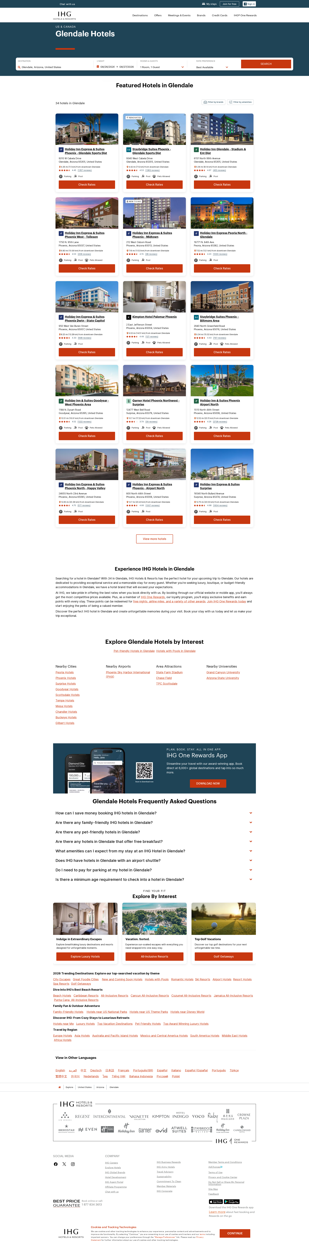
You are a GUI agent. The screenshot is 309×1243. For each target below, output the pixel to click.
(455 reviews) (219, 170)
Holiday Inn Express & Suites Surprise (220, 486)
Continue (235, 1233)
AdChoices (214, 1166)
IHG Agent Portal (114, 1181)
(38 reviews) (151, 254)
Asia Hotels (82, 1035)
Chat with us (67, 4)
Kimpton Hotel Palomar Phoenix (154, 316)
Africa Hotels (62, 1040)
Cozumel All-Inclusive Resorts (191, 995)
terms (202, 1234)
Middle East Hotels (234, 1035)
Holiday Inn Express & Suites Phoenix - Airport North (152, 486)
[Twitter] (64, 1164)
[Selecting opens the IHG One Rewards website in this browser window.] (232, 1141)
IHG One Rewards (153, 597)
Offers (158, 15)
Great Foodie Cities (86, 979)
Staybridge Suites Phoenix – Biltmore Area (219, 318)
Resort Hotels (242, 979)
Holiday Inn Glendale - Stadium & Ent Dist (223, 151)
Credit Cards (219, 15)
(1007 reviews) (152, 505)
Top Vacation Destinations (115, 1023)
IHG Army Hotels (166, 1166)
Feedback (213, 1193)
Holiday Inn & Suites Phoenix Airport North (220, 402)
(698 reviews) (84, 338)
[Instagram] (73, 1164)
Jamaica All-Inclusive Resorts (233, 995)
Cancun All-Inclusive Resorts (150, 995)
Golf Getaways (81, 983)
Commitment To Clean (169, 1181)
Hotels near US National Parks (107, 1012)
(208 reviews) (84, 254)
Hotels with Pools (157, 979)
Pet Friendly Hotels (148, 1023)
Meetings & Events (179, 15)
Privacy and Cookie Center (222, 1177)
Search (266, 64)
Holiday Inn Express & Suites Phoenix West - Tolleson (84, 235)
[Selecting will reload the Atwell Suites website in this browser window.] (179, 1129)
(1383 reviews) (152, 170)
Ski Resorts (202, 979)
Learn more (217, 1211)
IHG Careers (111, 1162)
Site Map (213, 1189)
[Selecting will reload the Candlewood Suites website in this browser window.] (241, 1129)
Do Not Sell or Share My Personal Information (226, 1183)
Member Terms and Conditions (225, 1162)
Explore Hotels (113, 1167)
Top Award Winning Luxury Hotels (186, 1023)
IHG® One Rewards (245, 15)
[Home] (60, 1087)
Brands (201, 15)
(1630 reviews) (220, 254)
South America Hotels (204, 1035)
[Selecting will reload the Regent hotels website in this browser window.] (82, 1116)
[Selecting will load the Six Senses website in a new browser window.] (65, 1116)
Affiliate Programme (116, 1186)
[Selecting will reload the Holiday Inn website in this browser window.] (126, 1129)
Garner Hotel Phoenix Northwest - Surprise (156, 402)
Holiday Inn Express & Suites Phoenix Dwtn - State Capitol (85, 318)
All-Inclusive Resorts (114, 995)
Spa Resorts (61, 983)
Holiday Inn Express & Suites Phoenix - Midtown (152, 235)
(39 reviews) (151, 421)
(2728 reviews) (220, 421)
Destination (24, 61)
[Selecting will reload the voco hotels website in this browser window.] (198, 1116)
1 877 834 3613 (92, 1204)
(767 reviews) (219, 338)
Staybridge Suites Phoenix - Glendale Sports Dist (151, 151)
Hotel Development (115, 1177)
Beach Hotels (62, 995)
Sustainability (164, 1176)
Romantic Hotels (182, 979)
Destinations (140, 15)
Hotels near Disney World (187, 1012)
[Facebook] (56, 1164)
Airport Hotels (222, 979)
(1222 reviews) (84, 421)
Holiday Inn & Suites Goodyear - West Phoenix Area (87, 402)
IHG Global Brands (115, 1172)
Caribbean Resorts (86, 995)
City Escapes (61, 979)
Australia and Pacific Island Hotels (115, 1035)
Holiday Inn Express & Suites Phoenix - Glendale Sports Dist (86, 151)
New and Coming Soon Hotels (122, 979)
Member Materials (166, 1186)
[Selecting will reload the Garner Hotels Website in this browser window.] (145, 1129)
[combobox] (56, 67)
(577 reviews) (84, 505)
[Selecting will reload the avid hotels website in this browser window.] (161, 1129)
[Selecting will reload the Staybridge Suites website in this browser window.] (201, 1129)
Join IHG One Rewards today (226, 601)
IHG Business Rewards (169, 1162)
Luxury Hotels (85, 1023)
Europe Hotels (62, 1035)
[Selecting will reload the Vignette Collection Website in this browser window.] (139, 1116)
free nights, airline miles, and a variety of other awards (169, 601)
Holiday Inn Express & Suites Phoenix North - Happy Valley (85, 486)
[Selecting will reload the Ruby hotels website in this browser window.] (213, 1116)
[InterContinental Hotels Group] (64, 15)
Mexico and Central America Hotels (164, 1035)
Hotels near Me (63, 1023)
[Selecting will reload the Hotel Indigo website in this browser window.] (180, 1116)
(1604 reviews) (220, 505)
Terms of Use (215, 1172)
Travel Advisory (165, 1171)
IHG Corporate (164, 1191)
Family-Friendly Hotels (68, 1012)
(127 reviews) (151, 336)
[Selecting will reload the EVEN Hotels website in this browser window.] (88, 1129)
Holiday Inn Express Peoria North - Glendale (223, 235)
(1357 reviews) (85, 170)
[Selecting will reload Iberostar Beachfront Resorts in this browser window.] (67, 1129)
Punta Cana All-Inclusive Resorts (76, 1000)
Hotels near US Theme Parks (149, 1012)
